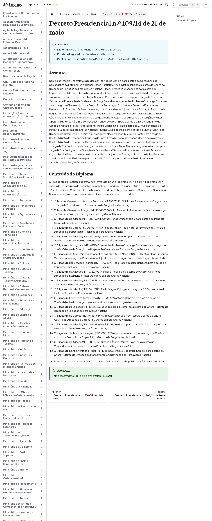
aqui (109, 375)
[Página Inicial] (52, 14)
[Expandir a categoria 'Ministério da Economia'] (41, 294)
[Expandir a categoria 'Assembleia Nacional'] (41, 53)
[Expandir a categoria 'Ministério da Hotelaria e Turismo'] (41, 342)
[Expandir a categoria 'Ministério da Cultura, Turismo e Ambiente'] (41, 279)
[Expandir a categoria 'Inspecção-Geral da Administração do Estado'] (41, 115)
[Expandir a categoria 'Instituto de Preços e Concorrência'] (41, 141)
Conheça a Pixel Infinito (146, 4)
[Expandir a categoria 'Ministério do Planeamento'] (41, 483)
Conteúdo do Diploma (187, 20)
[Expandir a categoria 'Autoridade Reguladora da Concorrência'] (41, 69)
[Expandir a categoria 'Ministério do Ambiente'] (41, 441)
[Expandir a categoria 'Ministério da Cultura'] (41, 263)
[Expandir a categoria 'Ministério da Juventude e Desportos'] (41, 374)
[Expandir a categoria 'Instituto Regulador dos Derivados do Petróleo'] (41, 158)
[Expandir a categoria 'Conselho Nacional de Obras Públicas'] (41, 106)
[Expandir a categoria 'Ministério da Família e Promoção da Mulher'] (41, 325)
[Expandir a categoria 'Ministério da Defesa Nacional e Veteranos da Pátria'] (41, 288)
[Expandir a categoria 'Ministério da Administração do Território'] (41, 184)
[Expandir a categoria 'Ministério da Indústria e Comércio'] (41, 356)
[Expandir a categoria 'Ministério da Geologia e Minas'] (41, 334)
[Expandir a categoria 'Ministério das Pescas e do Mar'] (41, 408)
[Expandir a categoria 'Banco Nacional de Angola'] (41, 76)
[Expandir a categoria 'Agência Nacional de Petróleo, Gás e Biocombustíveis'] (41, 41)
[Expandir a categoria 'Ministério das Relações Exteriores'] (41, 425)
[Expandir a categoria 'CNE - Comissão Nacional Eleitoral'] (41, 83)
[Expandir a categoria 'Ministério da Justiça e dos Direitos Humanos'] (41, 365)
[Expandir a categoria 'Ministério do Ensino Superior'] (41, 454)
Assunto (180, 16)
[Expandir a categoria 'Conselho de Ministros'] (41, 99)
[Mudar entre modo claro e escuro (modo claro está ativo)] (166, 4)
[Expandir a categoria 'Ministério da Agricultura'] (41, 200)
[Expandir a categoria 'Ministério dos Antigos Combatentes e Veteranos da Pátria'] (41, 505)
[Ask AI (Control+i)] (206, 5)
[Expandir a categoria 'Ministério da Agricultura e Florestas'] (41, 207)
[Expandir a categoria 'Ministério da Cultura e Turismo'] (41, 270)
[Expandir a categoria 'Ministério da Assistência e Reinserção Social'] (41, 225)
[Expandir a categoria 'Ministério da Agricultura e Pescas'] (41, 216)
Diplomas (33, 4)
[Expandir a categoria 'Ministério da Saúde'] (41, 381)
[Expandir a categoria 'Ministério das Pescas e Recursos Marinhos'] (41, 417)
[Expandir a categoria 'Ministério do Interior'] (41, 469)
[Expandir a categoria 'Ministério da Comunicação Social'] (41, 242)
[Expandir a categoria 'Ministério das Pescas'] (41, 400)
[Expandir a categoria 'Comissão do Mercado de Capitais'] (41, 92)
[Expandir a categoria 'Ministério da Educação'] (41, 309)
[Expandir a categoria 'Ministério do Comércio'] (41, 446)
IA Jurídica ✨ (50, 4)
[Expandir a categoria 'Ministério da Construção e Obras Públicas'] (41, 256)
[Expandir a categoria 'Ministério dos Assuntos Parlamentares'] (41, 514)
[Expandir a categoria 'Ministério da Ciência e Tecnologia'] (41, 233)
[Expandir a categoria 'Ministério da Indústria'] (41, 349)
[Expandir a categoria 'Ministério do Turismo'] (41, 498)
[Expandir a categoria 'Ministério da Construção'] (41, 249)
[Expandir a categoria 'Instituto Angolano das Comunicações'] (41, 124)
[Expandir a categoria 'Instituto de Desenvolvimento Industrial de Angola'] (41, 132)
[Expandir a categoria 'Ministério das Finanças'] (41, 386)
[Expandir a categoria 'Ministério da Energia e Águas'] (41, 316)
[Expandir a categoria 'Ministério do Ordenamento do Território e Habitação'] (41, 477)
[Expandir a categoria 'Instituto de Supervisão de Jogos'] (41, 150)
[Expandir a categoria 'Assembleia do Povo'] (41, 47)
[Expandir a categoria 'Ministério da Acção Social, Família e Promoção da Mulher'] (41, 176)
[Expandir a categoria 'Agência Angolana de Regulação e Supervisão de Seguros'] (41, 23)
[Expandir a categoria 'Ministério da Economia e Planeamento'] (41, 302)
